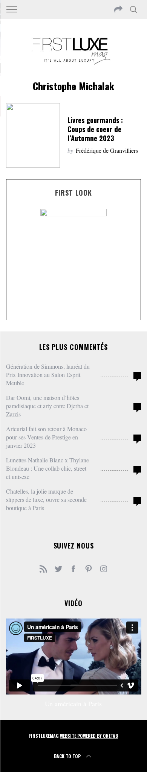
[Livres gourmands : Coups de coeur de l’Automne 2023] (33, 135)
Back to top (67, 756)
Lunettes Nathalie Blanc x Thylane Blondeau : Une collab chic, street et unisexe (47, 468)
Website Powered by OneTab (89, 735)
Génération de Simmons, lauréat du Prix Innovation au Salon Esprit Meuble (48, 374)
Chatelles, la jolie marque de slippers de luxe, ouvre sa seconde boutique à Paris (46, 499)
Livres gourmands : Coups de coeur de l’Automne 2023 (95, 129)
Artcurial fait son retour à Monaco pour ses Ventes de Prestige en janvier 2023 (46, 437)
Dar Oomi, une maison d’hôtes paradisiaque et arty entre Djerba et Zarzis (47, 406)
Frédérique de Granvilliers (107, 150)
